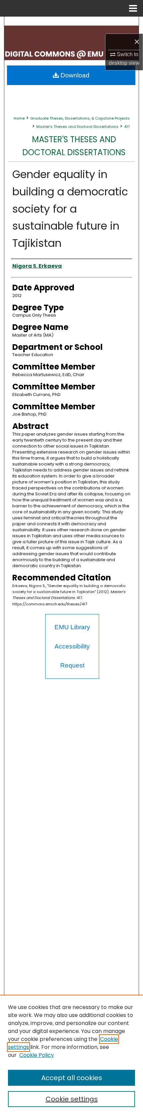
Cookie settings (72, 1099)
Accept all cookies (71, 1077)
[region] (71, 1055)
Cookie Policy (36, 1055)
